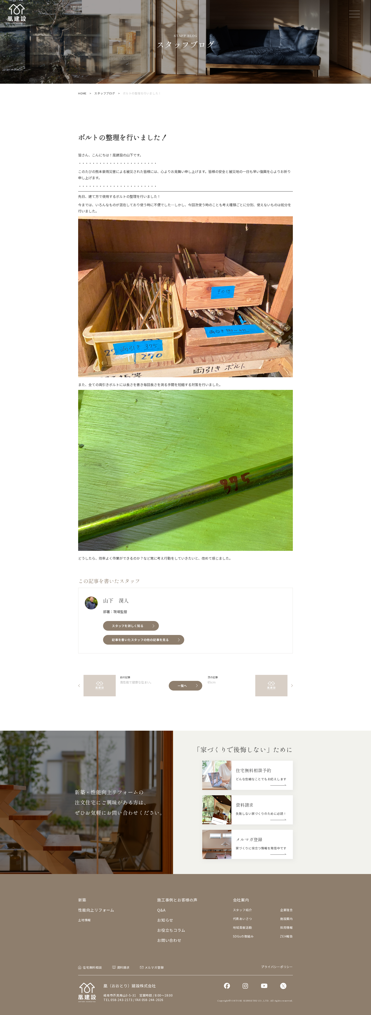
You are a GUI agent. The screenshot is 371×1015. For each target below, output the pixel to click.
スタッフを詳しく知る (128, 626)
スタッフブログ (104, 93)
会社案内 (241, 900)
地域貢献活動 (242, 927)
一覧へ (182, 685)
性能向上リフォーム (96, 910)
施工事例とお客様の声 (177, 900)
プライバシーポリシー (277, 967)
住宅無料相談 (92, 967)
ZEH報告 (286, 936)
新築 (82, 900)
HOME (82, 93)
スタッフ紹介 (242, 910)
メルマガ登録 (154, 967)
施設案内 (286, 919)
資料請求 (123, 967)
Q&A (161, 910)
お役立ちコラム (171, 930)
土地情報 (84, 920)
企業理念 (286, 910)
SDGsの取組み (243, 936)
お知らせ (165, 920)
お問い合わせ (169, 940)
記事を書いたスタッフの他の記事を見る (140, 640)
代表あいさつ (242, 919)
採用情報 (286, 927)
